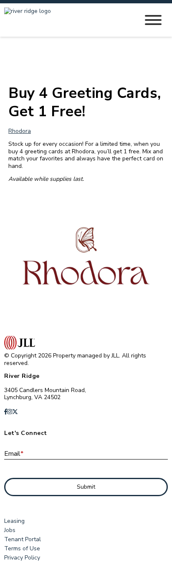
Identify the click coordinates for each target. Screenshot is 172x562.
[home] (65, 19)
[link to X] (15, 412)
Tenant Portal (22, 539)
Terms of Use (22, 548)
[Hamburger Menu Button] (153, 20)
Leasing (14, 521)
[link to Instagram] (9, 412)
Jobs (9, 530)
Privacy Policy (22, 558)
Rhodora (19, 131)
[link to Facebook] (5, 412)
